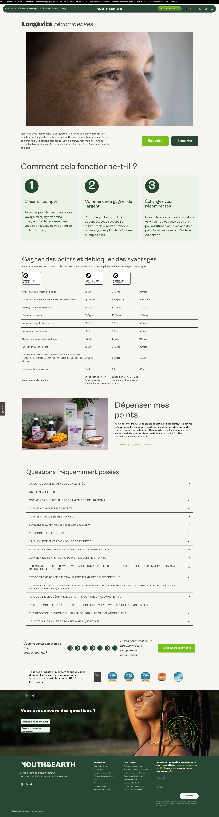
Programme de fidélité (103, 773)
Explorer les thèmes (102, 790)
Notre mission (35, 682)
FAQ (96, 780)
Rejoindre (155, 141)
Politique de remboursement (136, 770)
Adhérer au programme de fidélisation (134, 445)
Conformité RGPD (131, 780)
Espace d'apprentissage (104, 776)
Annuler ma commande (133, 790)
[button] (10, 9)
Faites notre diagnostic (177, 648)
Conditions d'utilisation (133, 776)
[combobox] (190, 9)
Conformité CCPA (131, 783)
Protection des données (134, 786)
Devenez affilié (100, 786)
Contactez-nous (101, 783)
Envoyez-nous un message (31, 729)
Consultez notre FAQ (35, 721)
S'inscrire (185, 141)
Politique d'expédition (133, 766)
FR (190, 9)
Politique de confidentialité (135, 773)
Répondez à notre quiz (170, 8)
